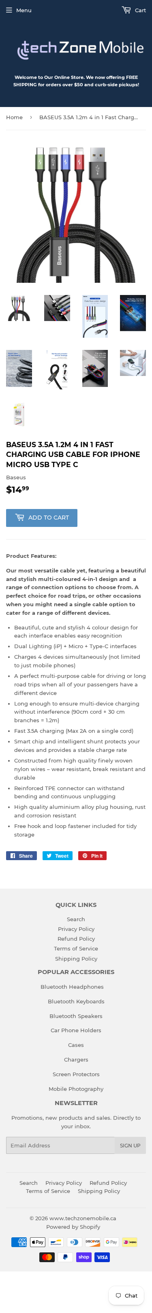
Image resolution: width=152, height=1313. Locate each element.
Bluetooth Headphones (72, 986)
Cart (139, 10)
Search (76, 919)
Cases (76, 1045)
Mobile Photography (76, 1089)
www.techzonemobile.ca (82, 1218)
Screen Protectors (76, 1074)
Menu (24, 10)
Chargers (76, 1059)
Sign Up (130, 1146)
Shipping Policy (76, 958)
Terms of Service (76, 948)
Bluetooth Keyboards (76, 1001)
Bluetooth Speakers (76, 1016)
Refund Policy (76, 938)
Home (14, 117)
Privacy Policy (76, 929)
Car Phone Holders (76, 1030)
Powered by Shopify (73, 1226)
